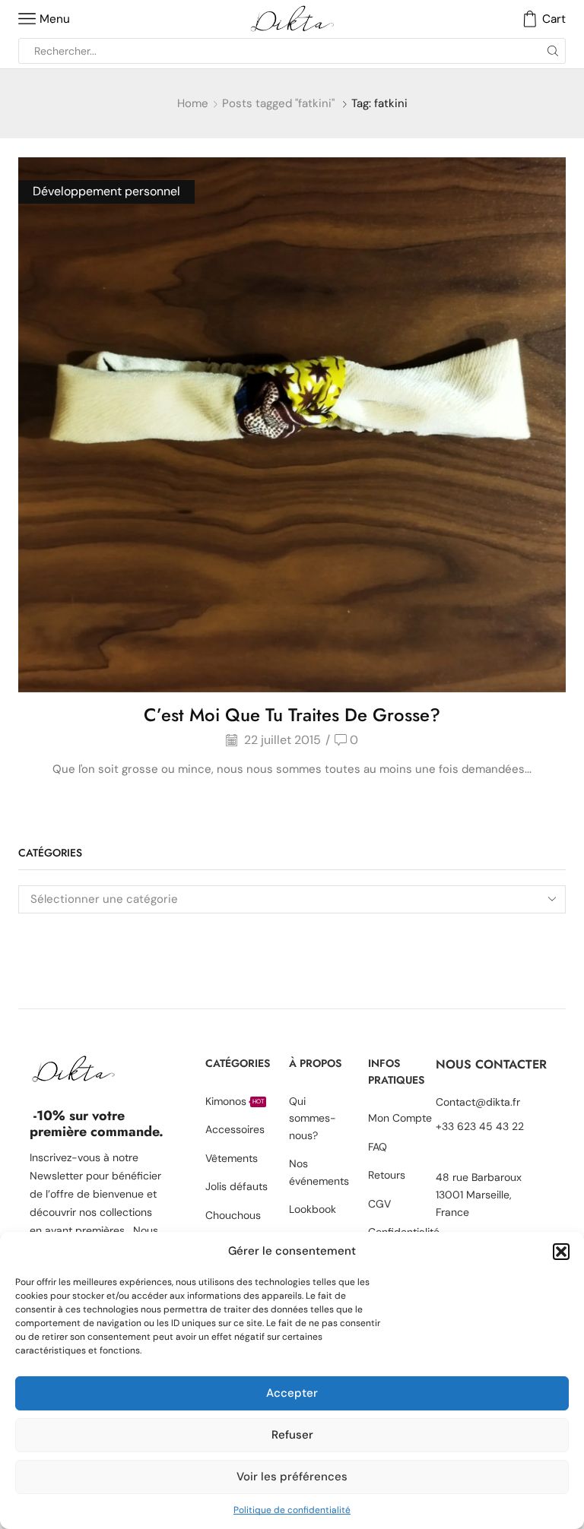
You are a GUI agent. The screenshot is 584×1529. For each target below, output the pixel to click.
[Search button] (553, 51)
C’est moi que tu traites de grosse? (292, 714)
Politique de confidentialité (292, 1510)
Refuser (292, 1434)
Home (192, 103)
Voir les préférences (292, 1476)
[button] (561, 1251)
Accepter (292, 1393)
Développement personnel (106, 191)
